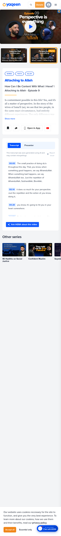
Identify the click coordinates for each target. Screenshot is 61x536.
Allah (29, 74)
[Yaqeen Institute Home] (11, 5)
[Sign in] (49, 5)
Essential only (25, 529)
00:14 (12, 189)
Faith (19, 74)
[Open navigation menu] (56, 5)
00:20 (12, 204)
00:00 (12, 163)
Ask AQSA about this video (24, 224)
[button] (30, 26)
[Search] (31, 5)
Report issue (52, 154)
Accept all (9, 529)
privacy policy (39, 522)
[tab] (14, 145)
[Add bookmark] (8, 128)
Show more (10, 118)
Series (9, 74)
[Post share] (16, 128)
